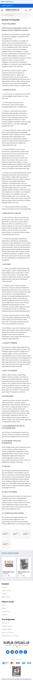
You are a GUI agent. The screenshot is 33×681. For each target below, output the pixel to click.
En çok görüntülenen (10, 553)
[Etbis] (16, 671)
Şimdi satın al (6, 2)
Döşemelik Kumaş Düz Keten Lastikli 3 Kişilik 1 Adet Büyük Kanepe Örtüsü (9, 572)
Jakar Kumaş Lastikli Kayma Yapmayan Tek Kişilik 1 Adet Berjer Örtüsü (24, 572)
